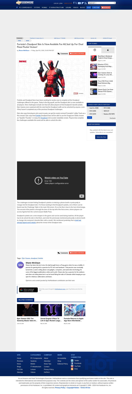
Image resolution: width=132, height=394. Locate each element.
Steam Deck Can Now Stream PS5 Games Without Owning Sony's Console (105, 91)
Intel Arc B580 (93, 108)
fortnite (40, 258)
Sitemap (20, 372)
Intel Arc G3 (93, 38)
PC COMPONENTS (25, 7)
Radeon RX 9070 (109, 114)
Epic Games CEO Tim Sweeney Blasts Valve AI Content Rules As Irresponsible (26, 320)
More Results (112, 118)
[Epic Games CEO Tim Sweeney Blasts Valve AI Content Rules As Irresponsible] (28, 310)
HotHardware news (60, 289)
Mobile (33, 364)
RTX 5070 (92, 114)
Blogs (19, 366)
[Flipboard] (83, 3)
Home (19, 358)
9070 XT (106, 111)
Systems (33, 361)
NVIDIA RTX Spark (107, 38)
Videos (33, 372)
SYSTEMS (37, 7)
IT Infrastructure (36, 366)
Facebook (77, 363)
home (19, 40)
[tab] (94, 50)
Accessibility (61, 358)
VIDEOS (75, 7)
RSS (76, 369)
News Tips (47, 364)
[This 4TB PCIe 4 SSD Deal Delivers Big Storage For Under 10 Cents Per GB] (93, 83)
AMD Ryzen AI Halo (79, 38)
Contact (46, 366)
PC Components (36, 358)
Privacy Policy (49, 369)
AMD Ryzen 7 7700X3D (59, 38)
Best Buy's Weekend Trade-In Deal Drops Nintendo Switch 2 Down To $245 (105, 57)
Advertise (47, 361)
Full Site (20, 369)
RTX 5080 (106, 108)
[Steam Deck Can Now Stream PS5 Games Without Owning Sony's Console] (93, 92)
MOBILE (44, 7)
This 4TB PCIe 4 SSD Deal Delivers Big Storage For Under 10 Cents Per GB (105, 82)
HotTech (47, 372)
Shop (89, 7)
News (27, 40)
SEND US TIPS (68, 3)
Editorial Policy (62, 364)
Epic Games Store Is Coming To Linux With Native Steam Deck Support (105, 74)
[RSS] (86, 3)
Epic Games (26, 258)
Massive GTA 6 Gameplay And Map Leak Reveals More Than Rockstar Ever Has (105, 65)
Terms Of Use (85, 387)
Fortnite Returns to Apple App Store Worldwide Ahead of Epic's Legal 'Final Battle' (74, 320)
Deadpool (44, 118)
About (46, 358)
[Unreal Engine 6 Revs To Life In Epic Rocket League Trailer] (51, 310)
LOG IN (56, 3)
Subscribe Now (101, 137)
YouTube (77, 366)
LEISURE (68, 7)
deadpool (34, 258)
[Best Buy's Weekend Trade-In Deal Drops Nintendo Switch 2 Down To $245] (93, 58)
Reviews (20, 361)
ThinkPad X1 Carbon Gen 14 (36, 38)
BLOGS (82, 7)
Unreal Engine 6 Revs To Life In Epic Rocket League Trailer (50, 320)
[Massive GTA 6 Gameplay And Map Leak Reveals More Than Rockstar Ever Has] (93, 67)
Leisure (33, 369)
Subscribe (96, 7)
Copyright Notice (73, 387)
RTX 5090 (92, 111)
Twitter (76, 360)
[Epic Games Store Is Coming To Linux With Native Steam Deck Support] (93, 75)
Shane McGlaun (33, 263)
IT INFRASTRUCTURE (56, 7)
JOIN (60, 3)
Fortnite (38, 115)
